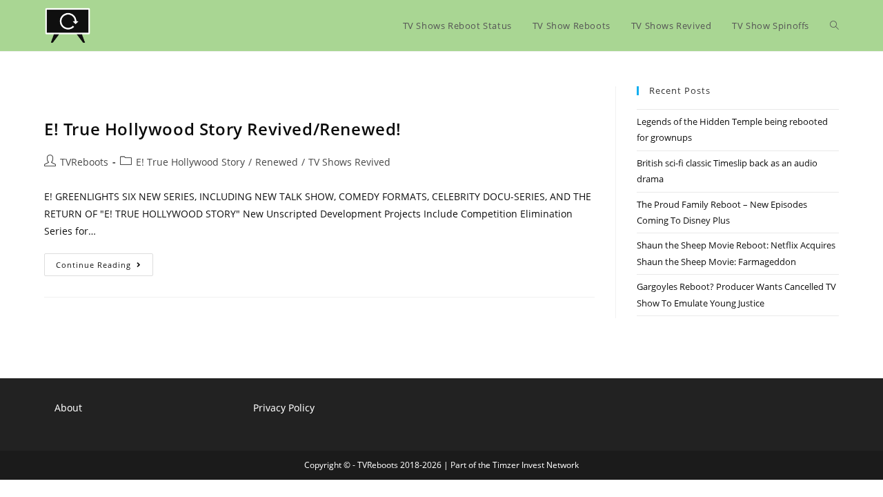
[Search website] (834, 25)
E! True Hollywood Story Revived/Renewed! (222, 128)
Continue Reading (104, 267)
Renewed (276, 161)
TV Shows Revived (349, 161)
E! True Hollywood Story (190, 161)
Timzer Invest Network (536, 465)
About (68, 407)
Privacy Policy (284, 407)
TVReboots (84, 161)
